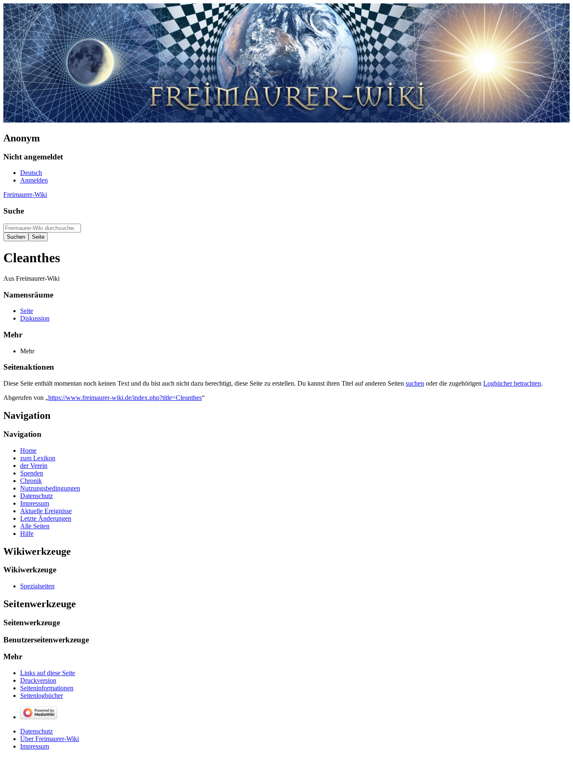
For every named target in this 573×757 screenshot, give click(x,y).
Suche (13, 210)
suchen (415, 383)
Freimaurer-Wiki (25, 194)
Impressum (34, 746)
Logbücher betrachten (512, 383)
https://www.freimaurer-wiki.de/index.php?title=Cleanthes (125, 397)
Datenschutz (36, 731)
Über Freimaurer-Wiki (49, 738)
